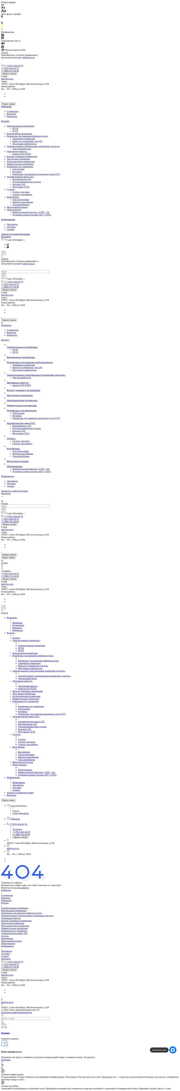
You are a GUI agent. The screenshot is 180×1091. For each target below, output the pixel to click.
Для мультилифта (20, 199)
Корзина (5, 1033)
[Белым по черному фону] (2, 20)
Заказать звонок (9, 74)
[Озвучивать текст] (3, 44)
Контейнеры (13, 197)
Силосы (11, 189)
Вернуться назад (9, 888)
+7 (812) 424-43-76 (14, 66)
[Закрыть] (2, 1065)
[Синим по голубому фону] (2, 23)
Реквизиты (12, 116)
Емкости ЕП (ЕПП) (21, 154)
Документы (12, 224)
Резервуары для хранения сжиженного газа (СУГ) (36, 174)
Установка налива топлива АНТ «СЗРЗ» (31, 215)
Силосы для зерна (21, 192)
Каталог (5, 121)
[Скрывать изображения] (2, 38)
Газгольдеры (18, 169)
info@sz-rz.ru (28, 57)
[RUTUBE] (8, 244)
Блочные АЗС (19, 184)
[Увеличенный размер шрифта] (3, 11)
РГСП (15, 131)
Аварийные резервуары (23, 139)
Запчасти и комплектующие (15, 234)
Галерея (10, 229)
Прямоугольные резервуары (20, 164)
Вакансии (11, 114)
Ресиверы (17, 171)
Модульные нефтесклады (24, 144)
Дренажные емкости (17, 151)
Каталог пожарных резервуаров (22, 156)
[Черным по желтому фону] (2, 26)
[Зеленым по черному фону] (2, 29)
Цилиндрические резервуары (21, 161)
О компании (13, 111)
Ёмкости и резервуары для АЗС (27, 141)
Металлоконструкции (17, 207)
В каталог (6, 1060)
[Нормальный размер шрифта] (3, 8)
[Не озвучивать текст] (2, 47)
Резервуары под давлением (20, 166)
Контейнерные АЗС (22, 179)
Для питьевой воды (21, 149)
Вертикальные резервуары (19, 133)
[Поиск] (3, 253)
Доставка (11, 227)
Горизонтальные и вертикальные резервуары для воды (33, 146)
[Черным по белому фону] (2, 17)
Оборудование (14, 210)
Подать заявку (8, 104)
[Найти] (3, 275)
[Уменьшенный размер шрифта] (2, 5)
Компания (6, 106)
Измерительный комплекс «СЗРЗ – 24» (31, 212)
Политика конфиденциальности (16, 1012)
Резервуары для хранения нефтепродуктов (27, 136)
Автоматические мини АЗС (20, 177)
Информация (8, 219)
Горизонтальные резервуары (20, 126)
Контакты (6, 237)
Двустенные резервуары (18, 159)
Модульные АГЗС (21, 187)
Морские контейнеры (22, 202)
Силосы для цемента (22, 194)
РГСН (15, 128)
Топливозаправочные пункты (26, 182)
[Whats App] (8, 247)
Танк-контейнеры (20, 204)
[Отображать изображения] (2, 35)
